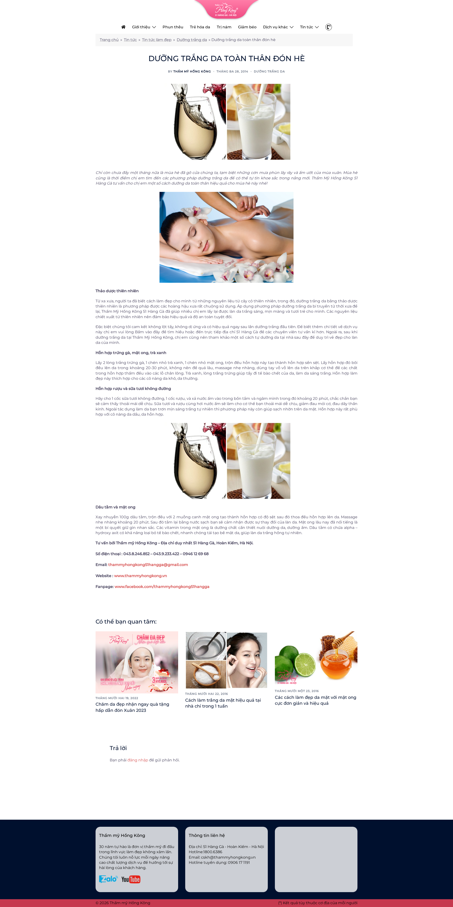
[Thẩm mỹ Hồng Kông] (226, 10)
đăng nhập (137, 760)
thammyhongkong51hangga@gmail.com (148, 564)
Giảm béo (247, 27)
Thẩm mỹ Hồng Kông (192, 71)
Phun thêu (173, 27)
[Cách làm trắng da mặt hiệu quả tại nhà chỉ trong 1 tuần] (226, 660)
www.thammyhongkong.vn (140, 576)
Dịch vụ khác (275, 27)
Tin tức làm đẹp (157, 40)
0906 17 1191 (239, 862)
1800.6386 (212, 852)
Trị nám (224, 27)
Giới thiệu (141, 27)
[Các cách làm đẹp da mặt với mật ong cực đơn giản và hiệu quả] (316, 658)
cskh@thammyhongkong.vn (228, 857)
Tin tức (306, 27)
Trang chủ (109, 40)
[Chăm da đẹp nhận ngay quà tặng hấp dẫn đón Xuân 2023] (137, 662)
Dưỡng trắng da (192, 40)
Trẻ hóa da (200, 27)
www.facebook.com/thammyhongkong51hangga (162, 586)
